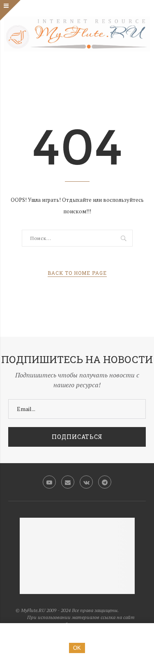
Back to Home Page (77, 273)
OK (77, 648)
